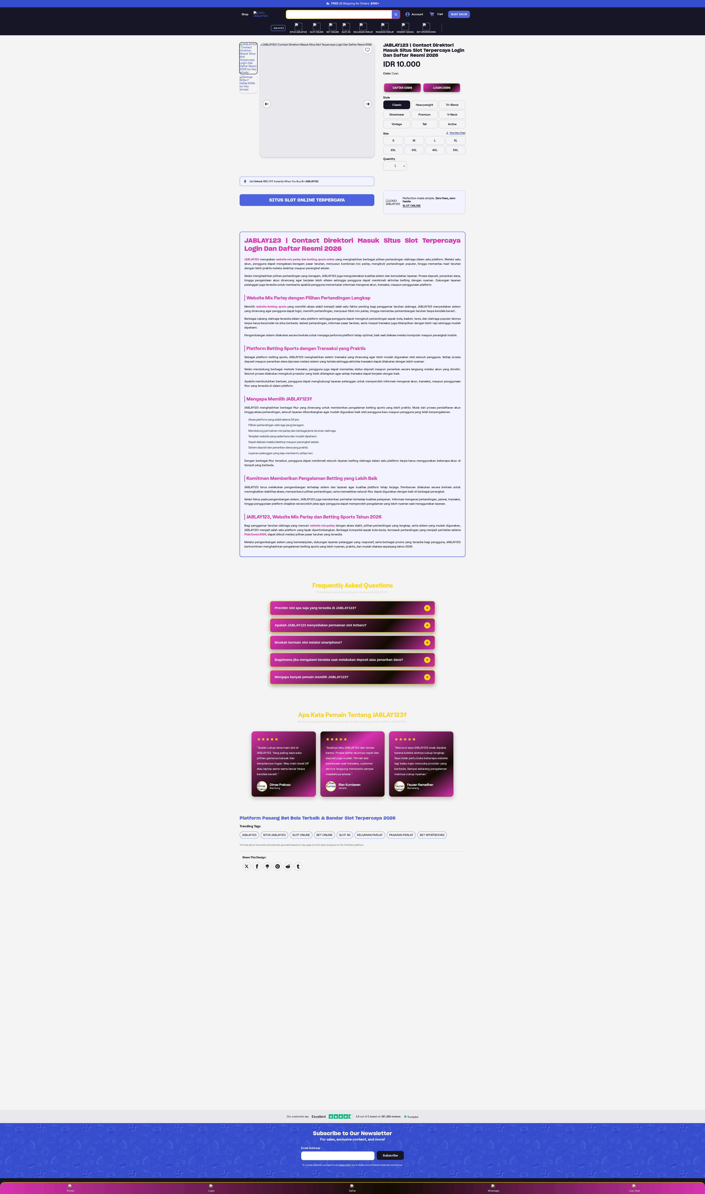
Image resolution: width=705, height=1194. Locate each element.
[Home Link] (266, 14)
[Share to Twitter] (246, 866)
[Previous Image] (266, 104)
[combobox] (339, 14)
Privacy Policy (345, 1165)
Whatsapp (493, 1190)
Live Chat (634, 1190)
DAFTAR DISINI (402, 87)
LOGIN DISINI (441, 87)
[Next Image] (367, 104)
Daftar (352, 1190)
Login (211, 1190)
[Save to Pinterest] (277, 866)
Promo (70, 1190)
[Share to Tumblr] (298, 866)
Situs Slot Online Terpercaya (307, 200)
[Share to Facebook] (257, 866)
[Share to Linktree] (267, 866)
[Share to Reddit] (287, 866)
